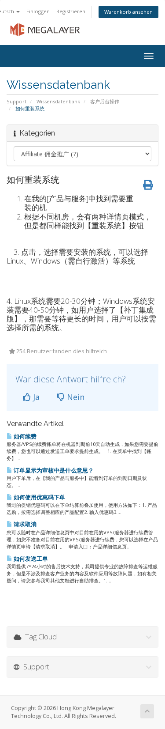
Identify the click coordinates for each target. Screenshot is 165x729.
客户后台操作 (104, 101)
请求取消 (24, 524)
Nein (74, 397)
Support (16, 101)
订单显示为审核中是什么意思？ (53, 470)
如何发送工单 (30, 559)
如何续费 (24, 436)
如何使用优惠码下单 (38, 497)
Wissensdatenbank (58, 101)
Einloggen (38, 11)
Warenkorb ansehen (128, 11)
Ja (35, 397)
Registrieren (70, 11)
